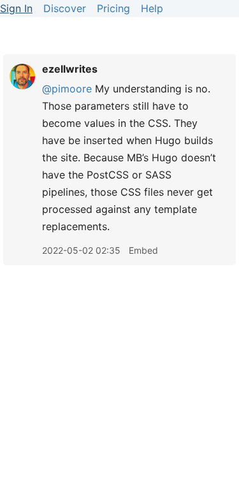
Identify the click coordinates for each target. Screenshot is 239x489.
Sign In (16, 8)
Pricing (113, 8)
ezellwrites (70, 68)
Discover (64, 8)
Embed (143, 250)
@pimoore (67, 88)
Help (152, 8)
